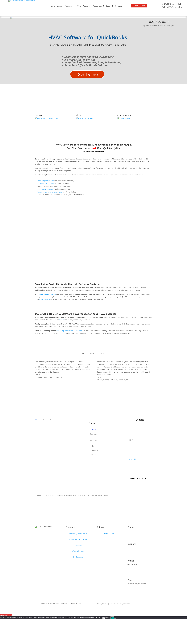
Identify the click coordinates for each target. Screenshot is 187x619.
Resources (97, 6)
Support (109, 6)
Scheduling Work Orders (78, 534)
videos (61, 320)
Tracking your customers (45, 189)
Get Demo (88, 74)
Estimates (78, 545)
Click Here (125, 401)
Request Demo (93, 306)
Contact (118, 6)
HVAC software (44, 299)
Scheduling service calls (45, 181)
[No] (115, 618)
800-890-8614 (132, 459)
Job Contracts (78, 557)
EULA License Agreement (120, 604)
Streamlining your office (45, 183)
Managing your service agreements (49, 192)
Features (68, 6)
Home (52, 6)
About (59, 6)
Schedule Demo (139, 6)
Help (130, 436)
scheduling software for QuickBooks (69, 331)
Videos (79, 115)
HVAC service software (47, 294)
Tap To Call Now (6, 615)
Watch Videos (82, 6)
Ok (112, 618)
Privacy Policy (101, 604)
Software (39, 115)
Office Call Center (78, 551)
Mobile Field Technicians (78, 539)
